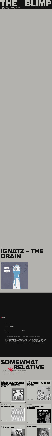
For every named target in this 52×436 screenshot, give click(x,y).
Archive (7, 7)
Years (8, 8)
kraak (2, 247)
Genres (12, 7)
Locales (13, 8)
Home (3, 7)
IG (48, 7)
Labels (3, 8)
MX (50, 7)
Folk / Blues (8, 332)
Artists (18, 7)
